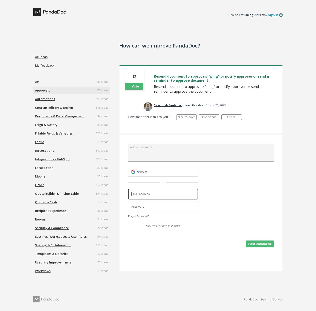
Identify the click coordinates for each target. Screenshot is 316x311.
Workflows (43, 271)
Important (210, 117)
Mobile (40, 176)
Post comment (259, 244)
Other (39, 185)
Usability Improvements (53, 262)
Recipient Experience (50, 211)
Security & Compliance (52, 228)
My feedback (44, 65)
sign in (273, 15)
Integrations (44, 151)
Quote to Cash (46, 202)
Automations (45, 99)
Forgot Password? (138, 216)
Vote (135, 86)
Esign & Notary (46, 125)
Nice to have (187, 117)
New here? (163, 225)
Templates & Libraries (51, 254)
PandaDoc (251, 299)
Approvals (42, 90)
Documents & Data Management (60, 116)
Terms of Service (272, 299)
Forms (39, 142)
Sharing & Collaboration (53, 245)
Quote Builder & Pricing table (57, 194)
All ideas (41, 57)
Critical (234, 117)
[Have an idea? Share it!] (49, 12)
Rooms (40, 219)
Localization (44, 168)
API (37, 82)
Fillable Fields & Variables (54, 133)
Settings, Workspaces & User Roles (61, 236)
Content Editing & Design (54, 108)
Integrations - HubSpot (52, 159)
